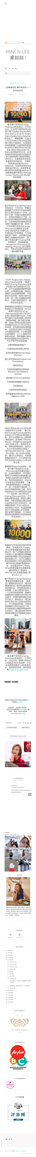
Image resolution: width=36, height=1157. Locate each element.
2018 (9, 997)
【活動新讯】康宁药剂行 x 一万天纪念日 (19, 985)
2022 (9, 959)
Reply (30, 794)
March (11, 976)
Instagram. (20, 702)
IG (27, 709)
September (12, 966)
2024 (9, 955)
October (11, 964)
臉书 (27, 700)
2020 (9, 992)
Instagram (10, 937)
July (10, 971)
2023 (9, 957)
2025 (9, 952)
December (12, 962)
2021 (9, 990)
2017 (9, 999)
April (10, 973)
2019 (9, 995)
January (11, 988)
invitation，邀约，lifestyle (18, 83)
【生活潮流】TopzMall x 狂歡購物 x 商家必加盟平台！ (16, 764)
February (11, 978)
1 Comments (8, 722)
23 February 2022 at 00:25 (18, 787)
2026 (9, 950)
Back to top (26, 1153)
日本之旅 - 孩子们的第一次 (12, 834)
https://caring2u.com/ (18, 669)
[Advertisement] (18, 22)
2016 (9, 1002)
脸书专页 (22, 709)
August (11, 969)
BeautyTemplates (21, 1151)
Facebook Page (19, 937)
